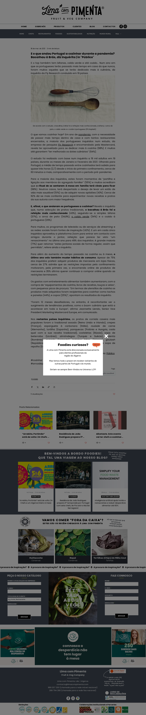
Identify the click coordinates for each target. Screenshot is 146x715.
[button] (106, 336)
